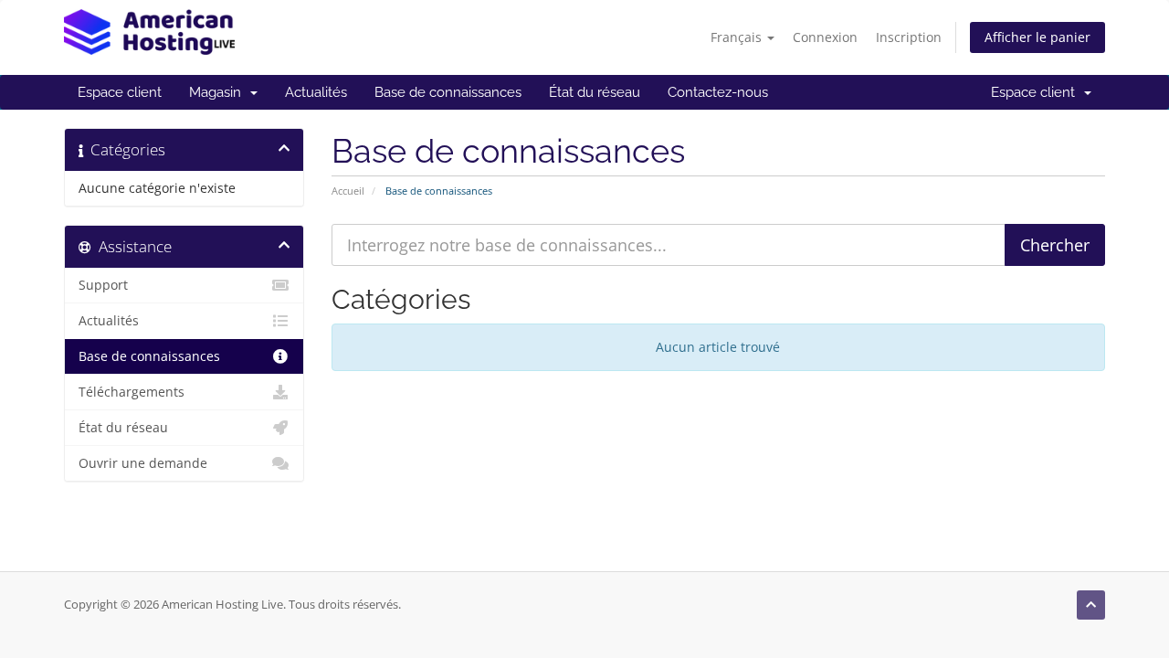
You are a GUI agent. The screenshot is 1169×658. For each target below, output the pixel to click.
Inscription (909, 37)
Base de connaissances (447, 92)
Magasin (218, 92)
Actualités (316, 92)
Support (103, 285)
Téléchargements (131, 392)
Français (738, 37)
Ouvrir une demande (143, 463)
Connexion (825, 37)
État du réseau (594, 92)
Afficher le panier (1037, 37)
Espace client (120, 92)
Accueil (348, 190)
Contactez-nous (718, 92)
